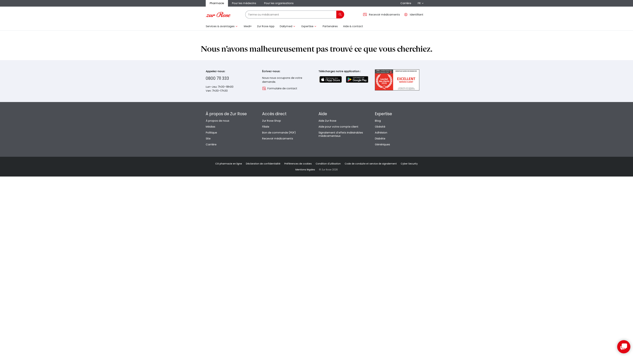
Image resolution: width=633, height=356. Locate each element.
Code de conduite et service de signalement (371, 163)
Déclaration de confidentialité (263, 163)
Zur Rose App (265, 26)
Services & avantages (220, 26)
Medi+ (248, 26)
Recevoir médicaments (277, 138)
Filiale (265, 127)
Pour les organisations (279, 3)
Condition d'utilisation (328, 163)
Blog (378, 121)
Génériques (382, 144)
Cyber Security (409, 163)
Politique (211, 132)
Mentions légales (305, 169)
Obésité (380, 127)
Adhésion (381, 132)
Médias (210, 127)
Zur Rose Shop (271, 121)
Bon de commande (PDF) (279, 132)
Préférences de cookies (298, 163)
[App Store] (330, 79)
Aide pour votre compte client (338, 127)
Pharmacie (217, 3)
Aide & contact (353, 26)
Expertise (307, 26)
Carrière (405, 3)
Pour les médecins (244, 3)
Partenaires (330, 26)
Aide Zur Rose (327, 121)
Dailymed (286, 26)
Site (208, 138)
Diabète (380, 138)
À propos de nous (217, 121)
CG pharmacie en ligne (228, 163)
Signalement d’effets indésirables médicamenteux (340, 134)
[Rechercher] (340, 14)
